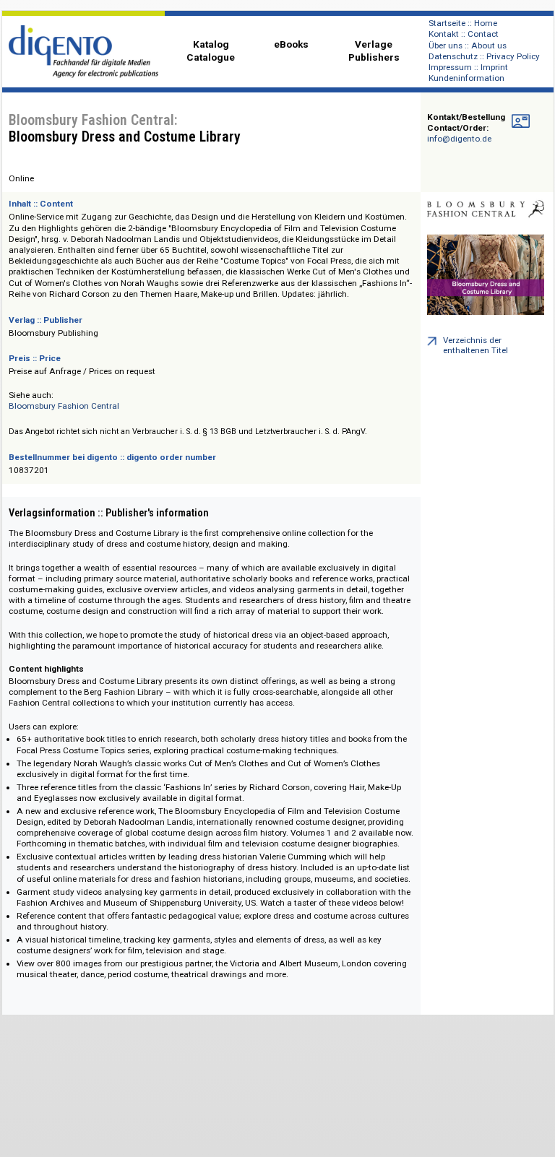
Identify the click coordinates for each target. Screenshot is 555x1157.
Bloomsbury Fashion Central (64, 406)
